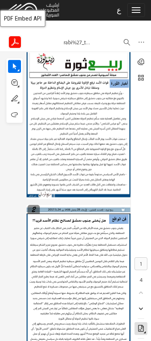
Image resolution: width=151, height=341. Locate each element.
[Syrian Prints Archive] (30, 9)
